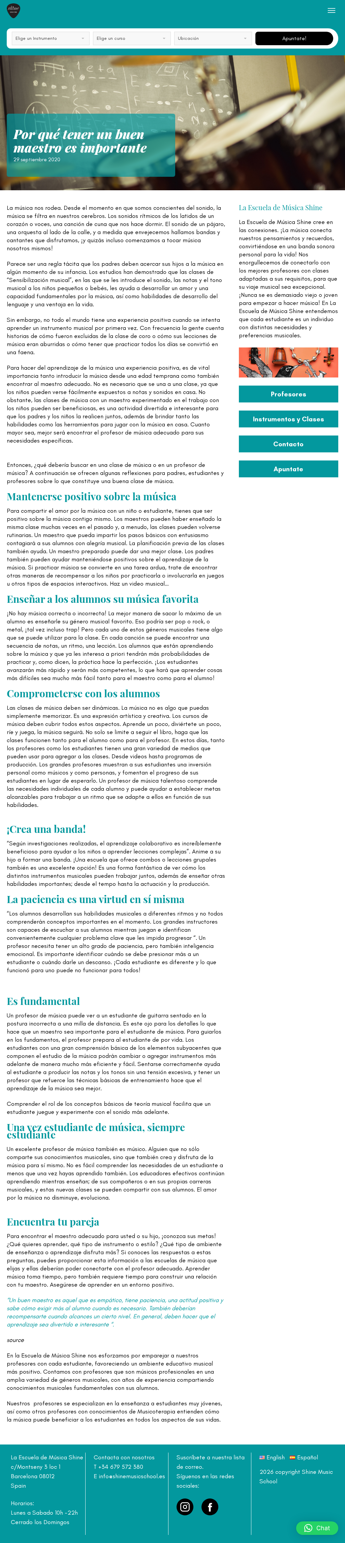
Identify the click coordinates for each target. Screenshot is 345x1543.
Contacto (288, 444)
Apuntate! (294, 38)
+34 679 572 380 (120, 1466)
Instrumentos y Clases (288, 419)
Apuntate (288, 469)
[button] (317, 1528)
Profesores (288, 394)
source (15, 1340)
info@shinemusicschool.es (132, 1476)
